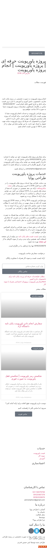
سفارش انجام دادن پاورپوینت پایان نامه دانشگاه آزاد (23, 325)
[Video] (31, 531)
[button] (23, 47)
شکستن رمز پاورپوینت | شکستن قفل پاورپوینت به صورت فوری (23, 377)
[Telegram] (36, 531)
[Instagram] (42, 531)
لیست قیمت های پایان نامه (28, 236)
